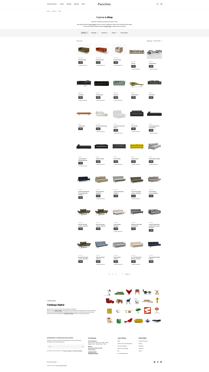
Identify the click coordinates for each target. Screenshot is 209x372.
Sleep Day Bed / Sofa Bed (154, 158)
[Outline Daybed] (84, 113)
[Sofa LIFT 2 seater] (84, 49)
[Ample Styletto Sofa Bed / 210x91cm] (154, 244)
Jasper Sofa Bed (134, 158)
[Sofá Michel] (84, 82)
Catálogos (141, 346)
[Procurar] (157, 4)
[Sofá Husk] (119, 82)
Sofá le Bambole (99, 94)
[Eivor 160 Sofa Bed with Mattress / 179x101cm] (136, 244)
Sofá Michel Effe (152, 63)
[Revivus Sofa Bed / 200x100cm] (101, 179)
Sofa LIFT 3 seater (100, 59)
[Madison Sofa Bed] (101, 146)
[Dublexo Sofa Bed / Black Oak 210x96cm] (136, 212)
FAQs (118, 341)
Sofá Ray (133, 63)
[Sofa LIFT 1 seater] (119, 49)
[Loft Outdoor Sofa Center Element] (119, 113)
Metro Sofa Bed (117, 158)
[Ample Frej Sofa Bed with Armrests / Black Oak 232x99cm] (84, 179)
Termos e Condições (67, 350)
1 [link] (109, 274)
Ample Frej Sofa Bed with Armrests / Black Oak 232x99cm (83, 193)
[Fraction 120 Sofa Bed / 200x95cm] (119, 179)
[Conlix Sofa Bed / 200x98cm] (119, 212)
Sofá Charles (151, 94)
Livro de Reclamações (122, 353)
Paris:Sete (53, 365)
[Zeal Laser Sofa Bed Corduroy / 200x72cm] (101, 212)
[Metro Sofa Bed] (119, 146)
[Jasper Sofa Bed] (136, 146)
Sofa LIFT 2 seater (82, 59)
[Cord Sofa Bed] (136, 113)
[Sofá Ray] (136, 51)
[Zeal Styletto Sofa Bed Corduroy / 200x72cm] (84, 244)
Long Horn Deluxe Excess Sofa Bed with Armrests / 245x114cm (154, 226)
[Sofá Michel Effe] (154, 51)
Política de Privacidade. (77, 350)
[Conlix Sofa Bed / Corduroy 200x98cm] (154, 179)
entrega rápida (107, 26)
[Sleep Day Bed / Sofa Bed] (154, 146)
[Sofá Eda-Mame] (136, 82)
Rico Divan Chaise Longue (101, 126)
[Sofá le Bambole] (101, 82)
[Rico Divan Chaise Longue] (101, 113)
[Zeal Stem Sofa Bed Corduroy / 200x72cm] (84, 212)
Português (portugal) (51, 362)
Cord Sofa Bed (134, 126)
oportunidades (92, 24)
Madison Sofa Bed (100, 158)
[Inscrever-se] (83, 346)
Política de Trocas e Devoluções (124, 343)
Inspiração (141, 348)
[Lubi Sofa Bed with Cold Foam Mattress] (154, 113)
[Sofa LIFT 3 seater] (101, 49)
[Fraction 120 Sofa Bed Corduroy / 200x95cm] (136, 179)
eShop (140, 351)
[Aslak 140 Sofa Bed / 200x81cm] (101, 244)
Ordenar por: (150, 41)
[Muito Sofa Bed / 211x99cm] (119, 244)
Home (48, 11)
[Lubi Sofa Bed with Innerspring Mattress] (84, 146)
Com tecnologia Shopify (61, 365)
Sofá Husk (116, 94)
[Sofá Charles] (154, 82)
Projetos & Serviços (143, 341)
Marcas (140, 343)
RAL (118, 351)
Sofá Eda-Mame (134, 94)
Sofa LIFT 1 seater (117, 59)
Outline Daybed (81, 126)
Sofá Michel (80, 94)
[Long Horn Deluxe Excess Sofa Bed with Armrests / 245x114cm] (154, 212)
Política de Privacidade (122, 348)
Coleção (54, 11)
